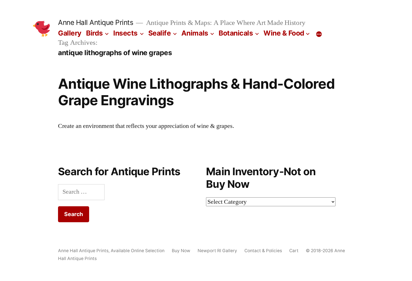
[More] (319, 34)
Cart (293, 250)
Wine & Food (283, 33)
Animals (194, 33)
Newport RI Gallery (217, 250)
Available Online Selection (138, 250)
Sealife (159, 33)
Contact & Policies (263, 250)
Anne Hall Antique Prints (95, 22)
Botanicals (236, 33)
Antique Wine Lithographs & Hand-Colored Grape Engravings (196, 92)
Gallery (70, 33)
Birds (94, 33)
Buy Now (181, 250)
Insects (125, 33)
